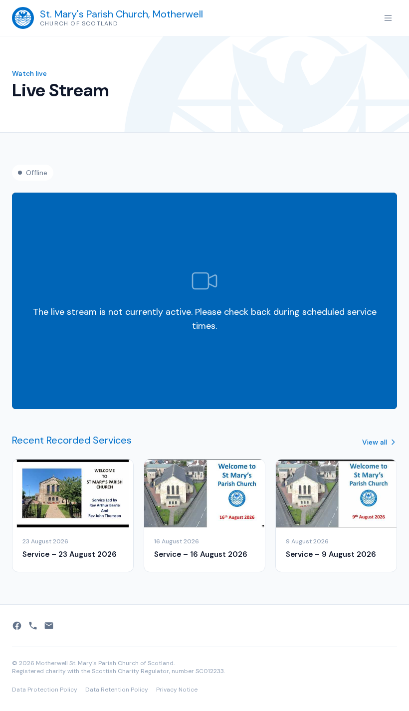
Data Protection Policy (44, 690)
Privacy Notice (177, 690)
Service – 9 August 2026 (331, 554)
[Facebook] (17, 626)
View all (374, 442)
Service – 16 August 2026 (200, 554)
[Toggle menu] (388, 18)
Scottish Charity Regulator (130, 671)
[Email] (49, 626)
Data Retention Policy (116, 690)
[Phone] (33, 626)
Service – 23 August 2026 (69, 554)
